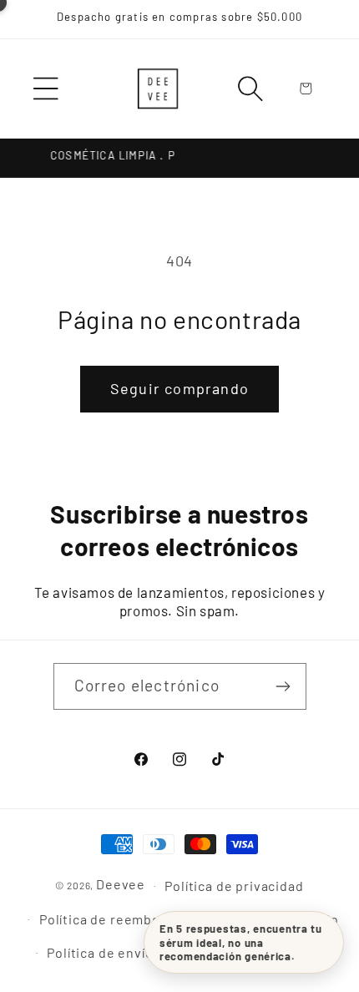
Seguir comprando (179, 388)
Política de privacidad (233, 885)
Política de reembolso (109, 919)
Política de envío (100, 952)
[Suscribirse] (283, 686)
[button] (45, 88)
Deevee (120, 884)
